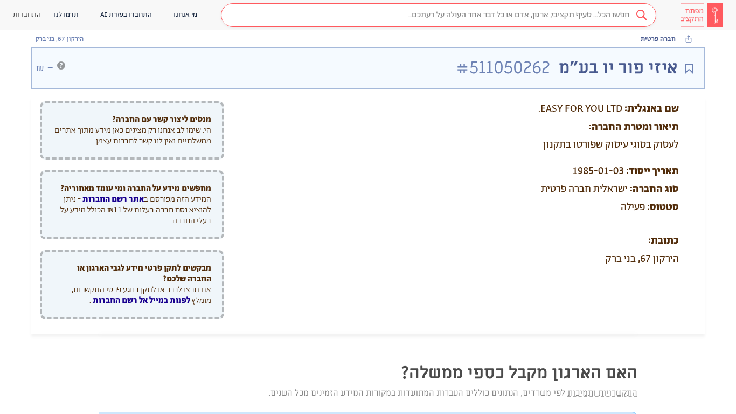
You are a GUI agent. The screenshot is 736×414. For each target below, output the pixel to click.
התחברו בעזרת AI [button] (126, 15)
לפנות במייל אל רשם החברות (140, 300)
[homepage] (701, 15)
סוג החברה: (654, 189)
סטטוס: (663, 208)
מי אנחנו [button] (185, 15)
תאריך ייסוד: (652, 171)
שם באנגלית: (651, 109)
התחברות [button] (27, 15)
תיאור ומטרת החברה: (634, 127)
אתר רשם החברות (113, 199)
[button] (438, 15)
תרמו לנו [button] (66, 15)
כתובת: (663, 241)
